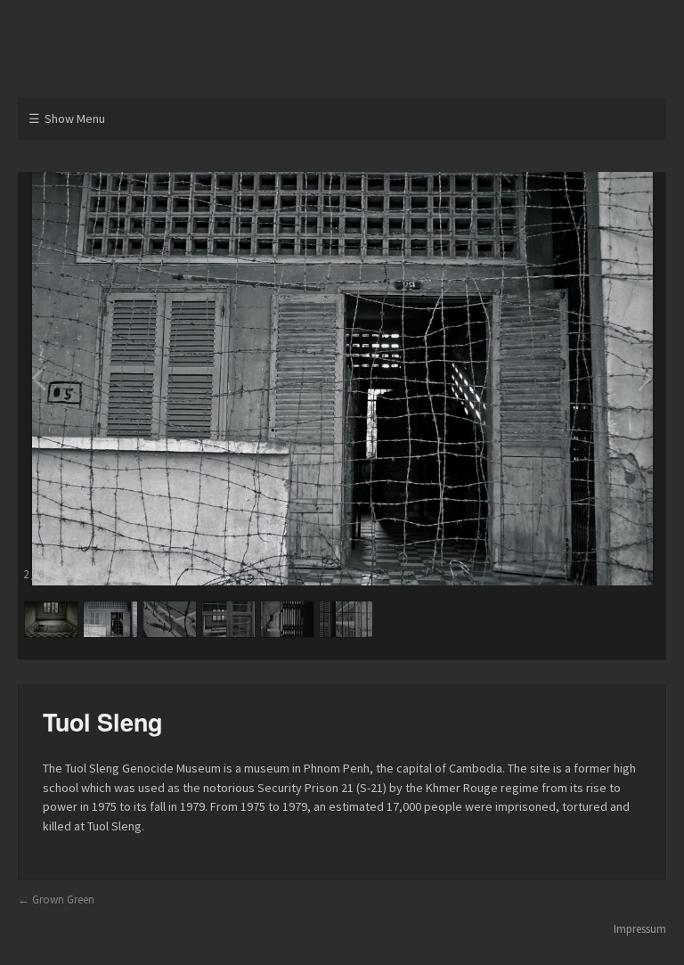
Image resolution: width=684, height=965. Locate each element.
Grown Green (63, 899)
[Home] (342, 54)
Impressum (640, 928)
